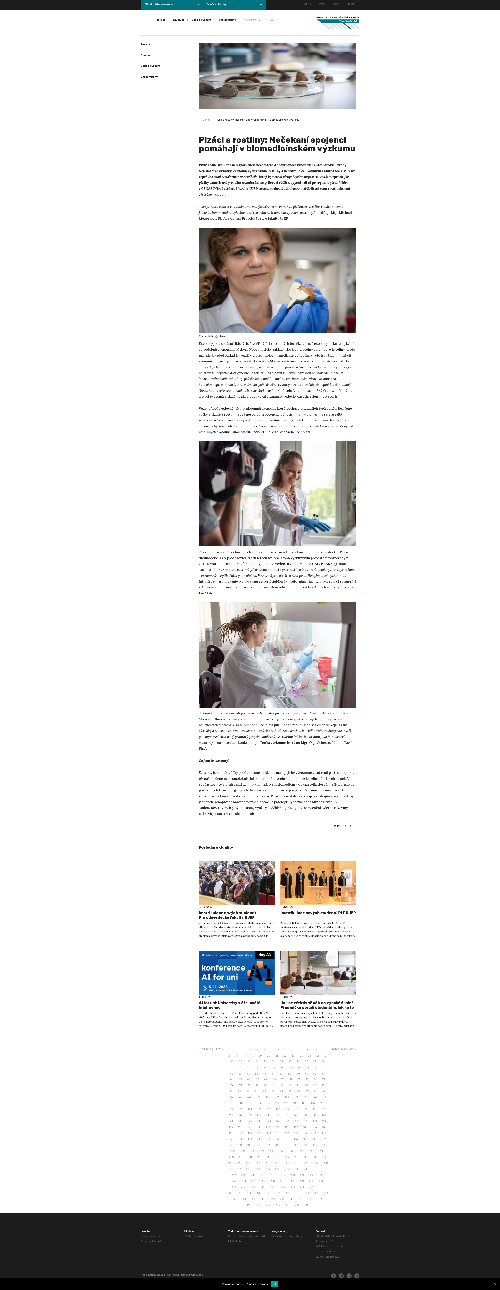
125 (259, 1109)
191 (258, 1145)
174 (305, 1133)
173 (296, 1133)
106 (287, 1097)
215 (287, 1157)
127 (278, 1109)
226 (287, 1163)
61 (306, 1073)
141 (305, 1115)
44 (265, 1067)
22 (284, 1055)
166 (231, 1133)
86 (314, 1085)
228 (306, 1163)
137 (268, 1115)
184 (296, 1139)
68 (265, 1079)
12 (308, 1049)
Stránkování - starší (344, 1048)
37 (306, 1061)
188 (230, 1145)
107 (296, 1097)
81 (273, 1085)
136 (259, 1115)
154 (324, 1121)
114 (259, 1103)
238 (297, 1169)
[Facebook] (333, 1275)
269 (302, 1187)
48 (298, 1067)
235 (268, 1169)
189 (240, 1145)
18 (252, 1055)
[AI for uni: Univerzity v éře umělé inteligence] (237, 973)
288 (282, 1199)
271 (322, 1187)
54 (248, 1073)
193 (277, 1145)
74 (315, 1079)
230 (325, 1163)
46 (282, 1067)
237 (287, 1169)
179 (250, 1139)
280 (307, 1193)
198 (324, 1145)
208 (321, 1151)
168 (250, 1133)
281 (316, 1193)
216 (296, 1157)
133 (231, 1115)
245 (263, 1175)
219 (324, 1157)
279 (297, 1193)
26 (317, 1055)
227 (297, 1163)
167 (241, 1133)
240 (316, 1169)
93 (272, 1091)
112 (241, 1103)
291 (311, 1199)
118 (294, 1103)
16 (237, 1055)
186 (314, 1139)
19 (260, 1055)
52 (231, 1073)
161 (286, 1127)
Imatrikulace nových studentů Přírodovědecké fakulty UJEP (227, 915)
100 (231, 1097)
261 (321, 1181)
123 (241, 1109)
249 (302, 1175)
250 (312, 1175)
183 (286, 1139)
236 (277, 1169)
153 (315, 1121)
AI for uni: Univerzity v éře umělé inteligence (229, 1005)
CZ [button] (306, 4)
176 (324, 1133)
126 (269, 1109)
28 (232, 1061)
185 (305, 1139)
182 (277, 1139)
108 (306, 1097)
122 (231, 1109)
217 (305, 1157)
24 (301, 1055)
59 (289, 1073)
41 (240, 1067)
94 (281, 1091)
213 (268, 1157)
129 (296, 1109)
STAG (322, 4)
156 (240, 1127)
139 (287, 1115)
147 (259, 1121)
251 (322, 1175)
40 (231, 1067)
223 (258, 1163)
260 (311, 1181)
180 (259, 1139)
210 (241, 1157)
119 (303, 1103)
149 (278, 1121)
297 (287, 1205)
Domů (206, 120)
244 (253, 1175)
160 (277, 1127)
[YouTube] (356, 1275)
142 (315, 1115)
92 (264, 1091)
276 (268, 1193)
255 (263, 1181)
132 (324, 1109)
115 (268, 1103)
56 (264, 1073)
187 (324, 1139)
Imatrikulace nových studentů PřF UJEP (318, 912)
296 (277, 1205)
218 (315, 1157)
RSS (168, 1275)
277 (278, 1193)
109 (315, 1097)
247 (283, 1175)
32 (265, 1061)
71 (291, 1079)
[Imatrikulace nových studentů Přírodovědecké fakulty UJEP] (237, 883)
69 (274, 1079)
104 (268, 1097)
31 (257, 1061)
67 (257, 1079)
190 (249, 1145)
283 (234, 1199)
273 (239, 1193)
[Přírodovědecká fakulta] (146, 19)
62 (314, 1073)
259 (301, 1181)
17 (245, 1055)
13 (316, 1049)
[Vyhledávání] (273, 20)
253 (244, 1181)
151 (296, 1121)
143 (324, 1115)
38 (314, 1061)
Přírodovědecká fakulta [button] (159, 4)
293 (248, 1205)
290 (302, 1199)
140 (296, 1115)
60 (298, 1073)
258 (292, 1181)
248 (292, 1175)
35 (289, 1061)
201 (253, 1151)
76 (232, 1085)
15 (229, 1055)
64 (231, 1079)
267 (283, 1187)
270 (312, 1187)
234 (258, 1169)
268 (292, 1187)
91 (256, 1091)
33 (273, 1061)
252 (234, 1181)
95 (289, 1091)
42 (248, 1067)
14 (324, 1049)
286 (263, 1199)
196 (306, 1145)
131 (314, 1109)
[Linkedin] (349, 1275)
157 (249, 1127)
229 (316, 1163)
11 (301, 1049)
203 (272, 1151)
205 (292, 1151)
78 (248, 1085)
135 (250, 1115)
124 (250, 1109)
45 (273, 1067)
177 (231, 1139)
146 (250, 1121)
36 (298, 1061)
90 (248, 1091)
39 (322, 1061)
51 (324, 1067)
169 (259, 1133)
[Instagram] (341, 1275)
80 (265, 1085)
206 (302, 1151)
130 (306, 1109)
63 (323, 1073)
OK (274, 1284)
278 (287, 1193)
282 (326, 1193)
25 (309, 1055)
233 (248, 1169)
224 (267, 1163)
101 (240, 1097)
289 (292, 1199)
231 (229, 1169)
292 (321, 1199)
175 (315, 1133)
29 (240, 1061)
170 (269, 1133)
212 (259, 1157)
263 (243, 1187)
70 (282, 1079)
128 (287, 1109)
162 (296, 1127)
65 (240, 1079)
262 (233, 1187)
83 (289, 1085)
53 (240, 1073)
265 (263, 1187)
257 (282, 1181)
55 (256, 1073)
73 (307, 1079)
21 (277, 1055)
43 (256, 1067)
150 (288, 1121)
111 (233, 1103)
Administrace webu (152, 1275)
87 (323, 1085)
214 (278, 1157)
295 (268, 1205)
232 (239, 1169)
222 (248, 1163)
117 (286, 1103)
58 (281, 1073)
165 (324, 1127)
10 (293, 1049)
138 (277, 1115)
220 (229, 1163)
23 (293, 1055)
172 (287, 1133)
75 (323, 1079)
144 (231, 1121)
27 (326, 1055)
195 (296, 1145)
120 (313, 1103)
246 (273, 1175)
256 (273, 1181)
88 (231, 1091)
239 (306, 1169)
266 (273, 1187)
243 (243, 1175)
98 (315, 1091)
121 (322, 1103)
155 (231, 1127)
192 (268, 1145)
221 (239, 1163)
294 (258, 1205)
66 (248, 1079)
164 (315, 1127)
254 (253, 1181)
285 (253, 1199)
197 (315, 1145)
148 (269, 1121)
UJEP (351, 4)
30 (248, 1061)
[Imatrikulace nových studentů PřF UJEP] (318, 883)
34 (281, 1061)
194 (287, 1145)
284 (244, 1199)
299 (307, 1205)
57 (273, 1073)
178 (241, 1139)
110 (324, 1097)
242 (233, 1175)
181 (268, 1139)
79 (257, 1085)
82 (281, 1085)
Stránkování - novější (211, 1048)
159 (268, 1127)
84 (298, 1085)
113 (250, 1103)
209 (231, 1157)
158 (259, 1127)
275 (258, 1193)
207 (312, 1151)
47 (290, 1067)
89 (239, 1091)
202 (262, 1151)
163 (305, 1127)
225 (277, 1163)
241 (326, 1169)
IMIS (336, 4)
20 (268, 1055)
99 (323, 1091)
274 (249, 1193)
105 (277, 1097)
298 (297, 1205)
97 (306, 1091)
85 (306, 1085)
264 (253, 1187)
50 (315, 1067)
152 (306, 1121)
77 (240, 1085)
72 (298, 1079)
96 (298, 1091)
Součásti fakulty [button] (216, 4)
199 (233, 1151)
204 (282, 1151)
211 (250, 1157)
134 (240, 1115)
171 (278, 1133)
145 (240, 1121)
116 (277, 1103)
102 (249, 1097)
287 (273, 1199)
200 (243, 1151)
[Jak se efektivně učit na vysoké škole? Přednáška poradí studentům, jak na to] (318, 973)
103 (259, 1097)
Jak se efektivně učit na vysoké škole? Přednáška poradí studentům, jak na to (317, 1005)
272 (230, 1193)
